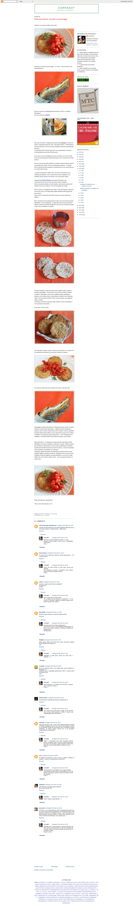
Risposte (43, 534)
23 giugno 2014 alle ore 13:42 (51, 582)
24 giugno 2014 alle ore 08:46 (50, 755)
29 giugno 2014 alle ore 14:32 (60, 824)
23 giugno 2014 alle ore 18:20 (53, 666)
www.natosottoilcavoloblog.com (48, 525)
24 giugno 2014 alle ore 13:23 (60, 739)
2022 (80, 152)
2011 (80, 210)
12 (81, 170)
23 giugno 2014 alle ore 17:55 (53, 640)
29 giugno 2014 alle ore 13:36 (54, 808)
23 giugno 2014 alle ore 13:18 (56, 553)
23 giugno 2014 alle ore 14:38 (60, 595)
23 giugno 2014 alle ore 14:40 (60, 623)
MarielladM (42, 612)
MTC (42, 515)
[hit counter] (83, 81)
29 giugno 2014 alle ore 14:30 (60, 796)
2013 (80, 205)
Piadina (47, 515)
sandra (41, 582)
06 (81, 182)
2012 (80, 207)
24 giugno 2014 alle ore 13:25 (60, 768)
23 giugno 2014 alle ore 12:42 (65, 525)
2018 (80, 159)
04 (81, 195)
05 (81, 193)
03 (81, 197)
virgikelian (42, 784)
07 (81, 180)
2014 (80, 168)
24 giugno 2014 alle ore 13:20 (60, 682)
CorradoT (66, 8)
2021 (80, 154)
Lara (40, 755)
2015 (80, 166)
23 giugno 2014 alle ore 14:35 (60, 565)
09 (81, 177)
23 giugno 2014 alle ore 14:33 (60, 537)
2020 (80, 157)
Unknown (41, 722)
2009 (80, 214)
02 (81, 200)
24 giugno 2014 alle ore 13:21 (60, 708)
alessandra (42, 808)
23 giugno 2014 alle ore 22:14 (56, 697)
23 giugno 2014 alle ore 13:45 (54, 612)
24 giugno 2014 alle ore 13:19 (60, 653)
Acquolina (42, 666)
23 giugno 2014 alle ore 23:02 (53, 722)
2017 (80, 161)
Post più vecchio (70, 866)
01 (81, 202)
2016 (80, 164)
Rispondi (41, 531)
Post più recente (38, 866)
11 (81, 173)
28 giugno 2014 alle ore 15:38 (53, 784)
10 (81, 175)
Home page (54, 866)
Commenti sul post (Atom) (46, 870)
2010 (80, 212)
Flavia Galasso (43, 553)
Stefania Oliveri (43, 697)
